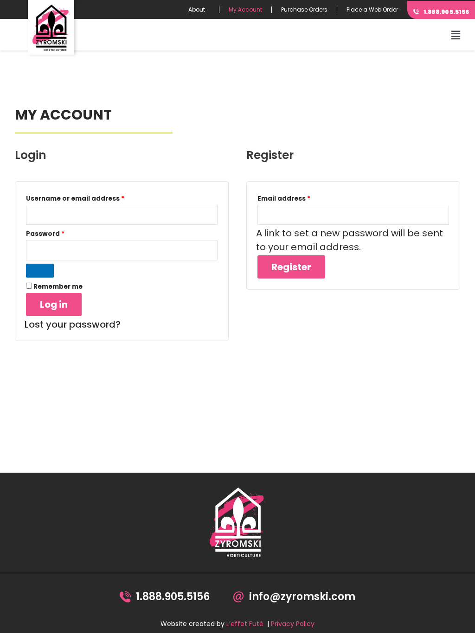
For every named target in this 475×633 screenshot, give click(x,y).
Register (291, 266)
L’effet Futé (244, 623)
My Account (245, 9)
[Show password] (40, 271)
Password (60, 233)
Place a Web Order (372, 9)
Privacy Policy (293, 623)
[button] (455, 35)
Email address (298, 197)
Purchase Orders (304, 9)
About (196, 9)
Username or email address (90, 197)
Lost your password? (73, 324)
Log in (54, 304)
